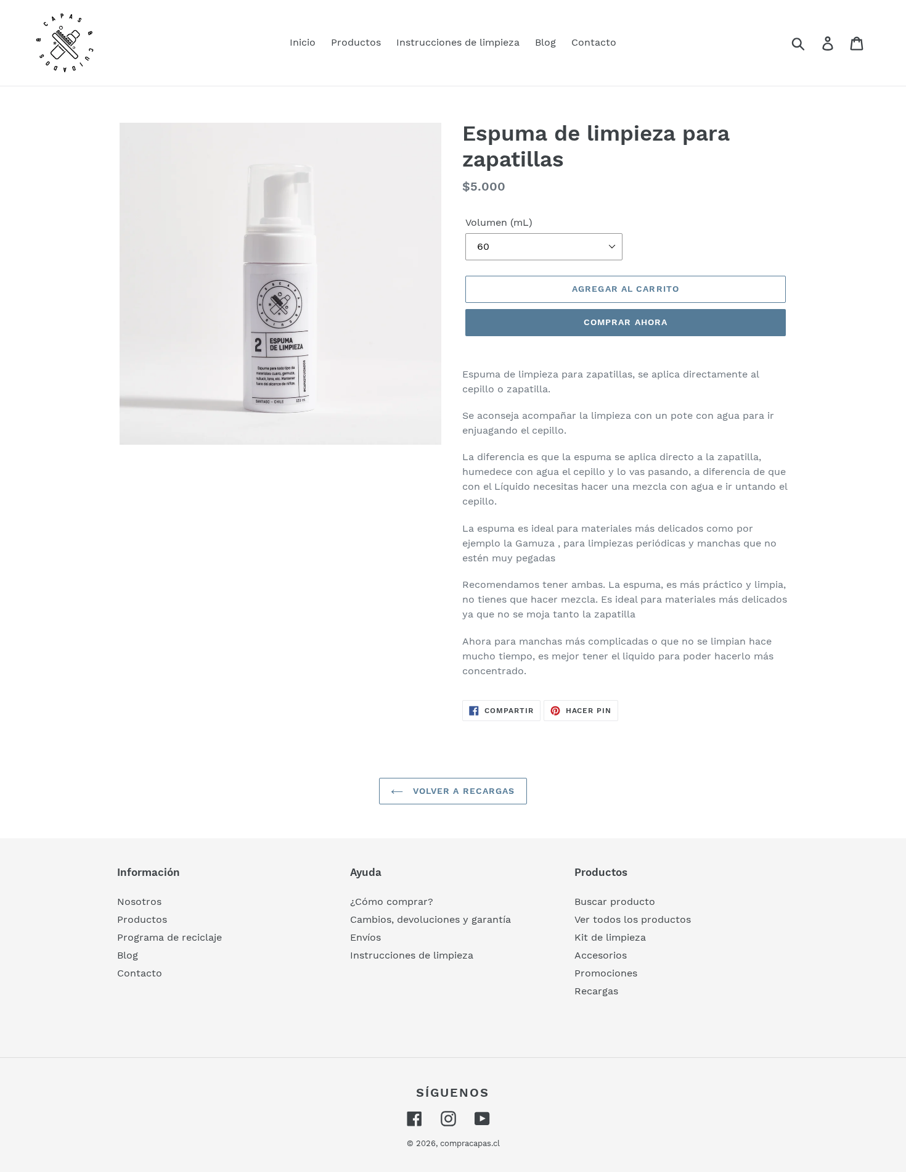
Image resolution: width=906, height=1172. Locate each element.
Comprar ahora (626, 322)
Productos (142, 919)
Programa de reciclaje (169, 937)
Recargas (596, 991)
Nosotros (139, 901)
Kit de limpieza (610, 937)
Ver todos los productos (632, 919)
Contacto (139, 973)
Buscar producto (614, 901)
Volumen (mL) (499, 222)
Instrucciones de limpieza (411, 955)
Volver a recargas (462, 791)
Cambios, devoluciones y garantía (430, 919)
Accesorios (600, 955)
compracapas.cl (470, 1143)
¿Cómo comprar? (391, 901)
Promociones (605, 973)
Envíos (365, 937)
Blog (127, 955)
